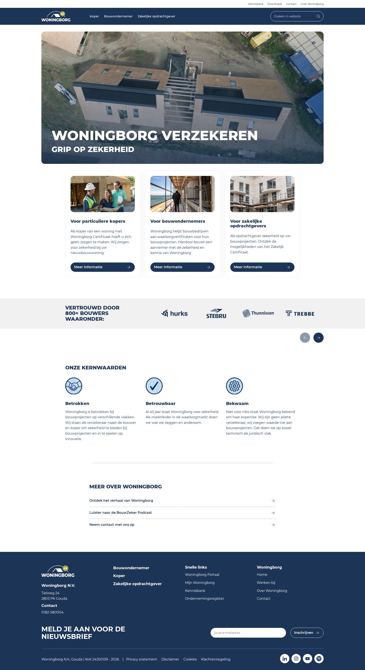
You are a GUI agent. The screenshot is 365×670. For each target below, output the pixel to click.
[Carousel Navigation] (242, 338)
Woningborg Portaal (202, 575)
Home (262, 575)
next (318, 338)
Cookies (190, 659)
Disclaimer (170, 659)
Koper (94, 16)
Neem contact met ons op (111, 525)
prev (305, 338)
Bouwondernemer (118, 16)
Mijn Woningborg (200, 583)
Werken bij (266, 583)
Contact (291, 4)
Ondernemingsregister (204, 599)
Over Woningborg (312, 4)
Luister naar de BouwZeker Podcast (120, 513)
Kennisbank (255, 4)
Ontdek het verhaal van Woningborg (121, 501)
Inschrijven (303, 633)
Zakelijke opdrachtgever (156, 16)
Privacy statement (141, 659)
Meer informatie (88, 267)
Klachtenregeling (215, 659)
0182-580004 (52, 612)
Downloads (274, 4)
